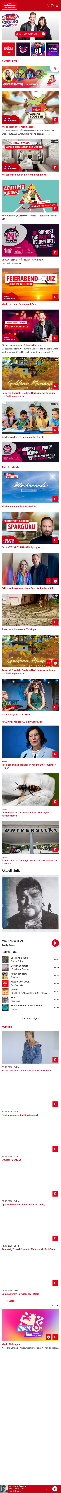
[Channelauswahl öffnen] (52, 5)
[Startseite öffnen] (9, 6)
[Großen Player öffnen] (47, 1489)
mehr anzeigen (30, 1018)
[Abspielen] (55, 1489)
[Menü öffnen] (57, 5)
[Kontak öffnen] (48, 5)
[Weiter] (57, 1305)
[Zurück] (52, 1305)
